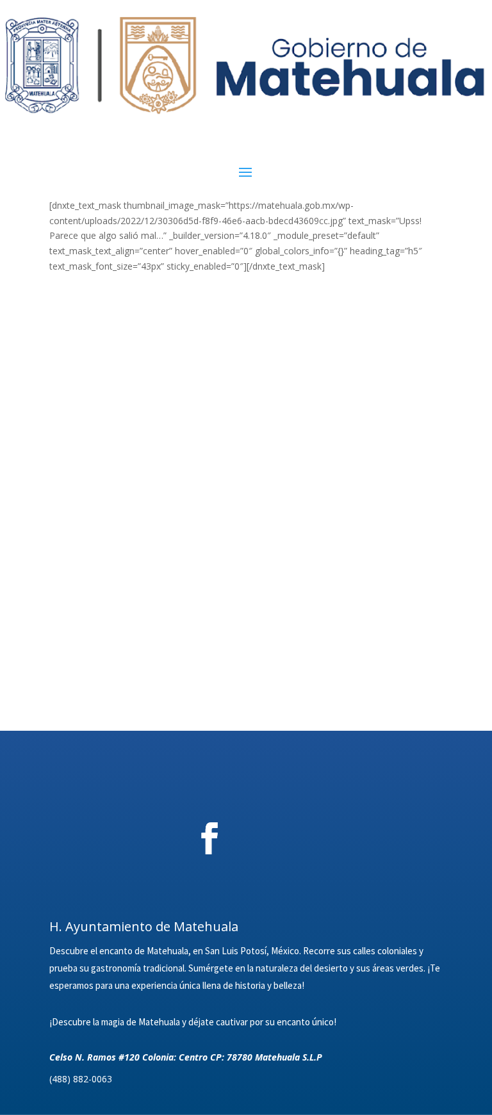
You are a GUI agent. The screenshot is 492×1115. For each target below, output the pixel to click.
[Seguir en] (281, 838)
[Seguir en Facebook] (209, 838)
